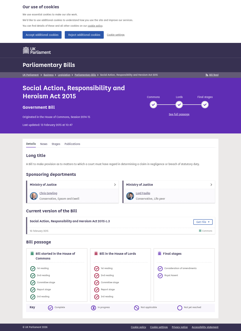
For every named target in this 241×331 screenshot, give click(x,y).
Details (31, 144)
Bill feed (213, 74)
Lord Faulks (143, 193)
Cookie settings (116, 34)
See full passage (179, 114)
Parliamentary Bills (49, 64)
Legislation (64, 74)
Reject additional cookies (84, 35)
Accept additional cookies (42, 35)
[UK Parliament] (37, 50)
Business (49, 74)
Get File (201, 222)
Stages (56, 144)
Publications (72, 144)
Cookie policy (138, 327)
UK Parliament (31, 74)
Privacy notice (180, 327)
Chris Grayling (48, 193)
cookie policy (95, 25)
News (43, 144)
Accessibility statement (205, 327)
